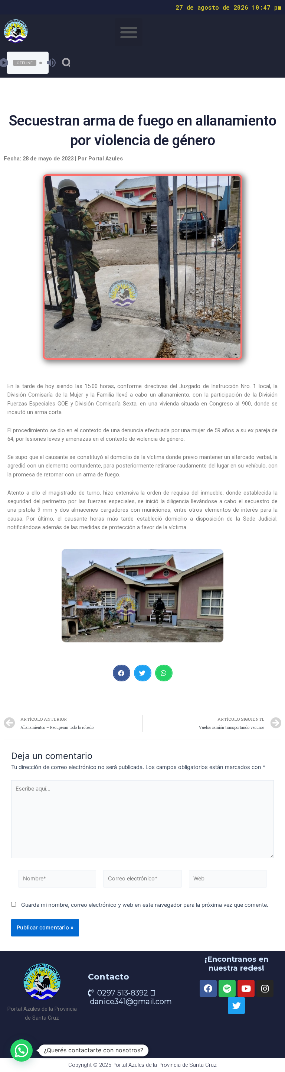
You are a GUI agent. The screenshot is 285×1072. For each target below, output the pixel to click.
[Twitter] (236, 1005)
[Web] (227, 880)
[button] (128, 32)
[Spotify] (227, 988)
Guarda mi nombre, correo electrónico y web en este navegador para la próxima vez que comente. (144, 905)
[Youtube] (246, 988)
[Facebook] (208, 988)
